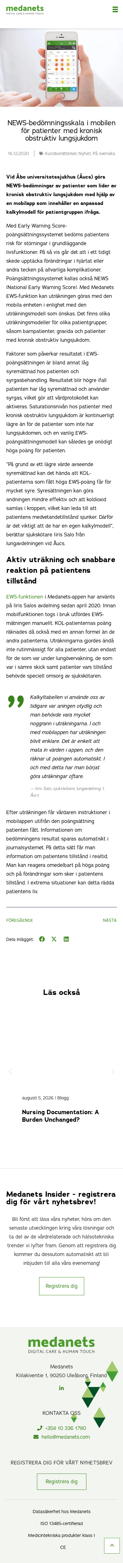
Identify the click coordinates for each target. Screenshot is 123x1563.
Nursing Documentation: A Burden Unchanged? (60, 1116)
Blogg (63, 1098)
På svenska (104, 154)
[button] (42, 939)
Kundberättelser (61, 154)
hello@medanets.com (66, 1437)
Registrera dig (62, 1481)
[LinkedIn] (61, 1387)
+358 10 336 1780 (65, 1428)
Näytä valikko (115, 9)
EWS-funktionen (24, 597)
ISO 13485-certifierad (61, 1524)
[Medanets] (36, 14)
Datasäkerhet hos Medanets (62, 1512)
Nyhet (85, 154)
